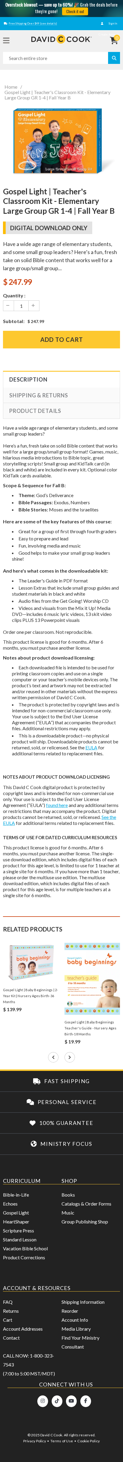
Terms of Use (61, 1441)
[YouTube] (71, 1401)
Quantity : (14, 295)
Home (10, 87)
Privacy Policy (34, 1441)
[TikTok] (57, 1401)
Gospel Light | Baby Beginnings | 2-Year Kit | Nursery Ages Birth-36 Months (30, 996)
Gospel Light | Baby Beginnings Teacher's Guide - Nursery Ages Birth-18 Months (90, 1028)
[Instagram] (42, 1401)
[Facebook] (85, 1401)
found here (57, 805)
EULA (91, 747)
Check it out (75, 11)
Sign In (112, 23)
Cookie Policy (88, 1441)
